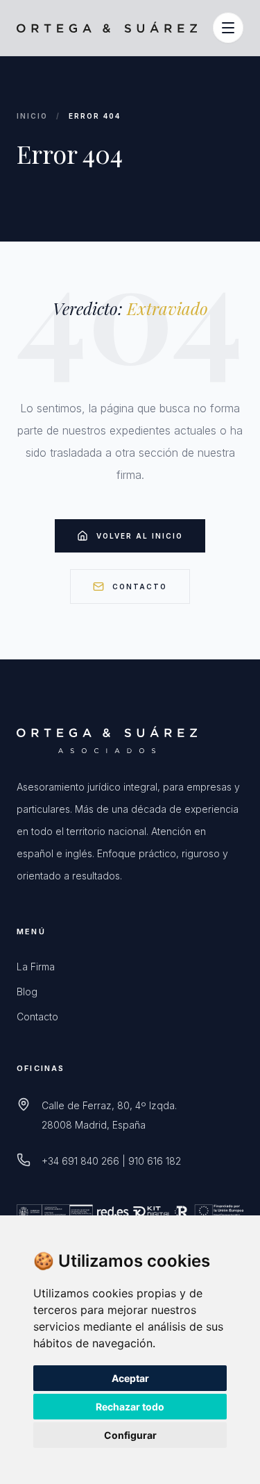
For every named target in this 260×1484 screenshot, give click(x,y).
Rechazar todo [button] (130, 1407)
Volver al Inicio (139, 536)
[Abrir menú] (228, 27)
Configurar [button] (130, 1435)
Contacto (139, 586)
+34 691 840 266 (80, 1161)
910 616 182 (154, 1161)
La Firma (36, 966)
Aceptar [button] (130, 1378)
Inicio (32, 116)
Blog (27, 991)
